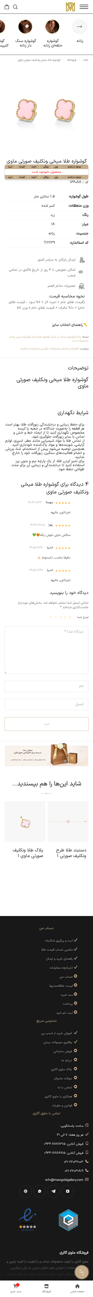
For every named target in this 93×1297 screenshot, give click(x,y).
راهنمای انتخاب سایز (67, 325)
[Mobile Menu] (84, 7)
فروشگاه (71, 60)
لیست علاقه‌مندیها (61, 986)
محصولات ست (80, 341)
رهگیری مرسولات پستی (58, 1042)
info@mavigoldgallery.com (65, 1180)
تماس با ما (66, 1087)
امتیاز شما (82, 617)
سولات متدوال (64, 1078)
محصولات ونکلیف (30, 349)
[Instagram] (67, 1191)
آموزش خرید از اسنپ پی (57, 1033)
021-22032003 (74, 1162)
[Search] (15, 7)
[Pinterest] (26, 1191)
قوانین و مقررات (63, 1105)
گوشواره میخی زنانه (20, 337)
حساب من (66, 977)
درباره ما (67, 1060)
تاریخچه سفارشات (61, 967)
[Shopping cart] (7, 8)
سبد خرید (67, 995)
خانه (86, 60)
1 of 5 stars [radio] (70, 617)
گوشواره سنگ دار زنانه (63, 337)
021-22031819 (75, 1171)
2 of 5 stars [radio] (65, 617)
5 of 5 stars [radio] (51, 617)
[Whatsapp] (39, 1191)
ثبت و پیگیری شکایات (59, 940)
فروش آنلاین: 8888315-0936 (64, 1144)
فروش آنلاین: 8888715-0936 (64, 1153)
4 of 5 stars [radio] (56, 617)
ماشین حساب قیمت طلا (57, 949)
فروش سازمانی (63, 1051)
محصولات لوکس (51, 349)
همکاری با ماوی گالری (59, 1096)
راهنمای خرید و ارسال (60, 958)
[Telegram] (53, 1191)
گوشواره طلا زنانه (41, 337)
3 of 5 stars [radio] (61, 617)
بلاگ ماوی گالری (62, 1069)
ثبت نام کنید (65, 1013)
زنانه (79, 337)
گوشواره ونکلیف (70, 349)
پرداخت (68, 1004)
